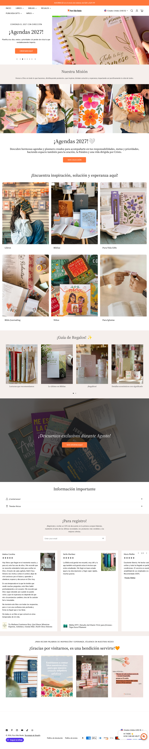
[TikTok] (27, 730)
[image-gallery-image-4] (127, 676)
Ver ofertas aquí (74, 445)
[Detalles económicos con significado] (127, 364)
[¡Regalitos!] (92, 364)
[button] (142, 10)
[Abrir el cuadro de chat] (144, 736)
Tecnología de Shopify (32, 735)
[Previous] (17, 59)
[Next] (35, 59)
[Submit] (103, 538)
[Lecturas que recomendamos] (22, 364)
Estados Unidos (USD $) (116, 11)
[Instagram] (17, 730)
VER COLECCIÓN (74, 160)
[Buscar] (131, 10)
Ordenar (26, 55)
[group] (100, 40)
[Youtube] (22, 730)
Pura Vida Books (18, 735)
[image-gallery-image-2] (57, 676)
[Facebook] (6, 730)
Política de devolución (55, 738)
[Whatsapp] (32, 730)
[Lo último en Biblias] (57, 364)
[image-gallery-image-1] (22, 676)
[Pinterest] (11, 730)
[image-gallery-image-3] (92, 676)
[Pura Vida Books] (74, 11)
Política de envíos (71, 738)
